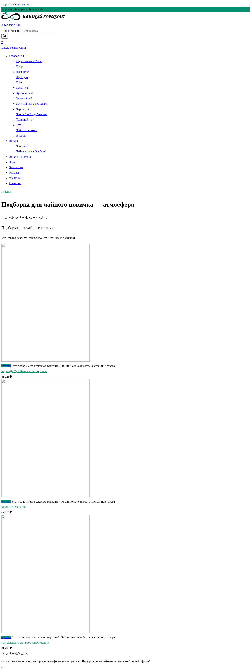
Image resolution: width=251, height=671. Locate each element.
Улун (19, 124)
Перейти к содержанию (16, 4)
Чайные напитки (26, 130)
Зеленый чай (24, 98)
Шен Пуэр (22, 71)
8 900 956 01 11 (10, 25)
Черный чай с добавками (31, 114)
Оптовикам (16, 167)
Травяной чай (24, 119)
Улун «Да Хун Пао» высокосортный (24, 371)
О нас (12, 162)
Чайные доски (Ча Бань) (31, 151)
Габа (19, 82)
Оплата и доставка (20, 156)
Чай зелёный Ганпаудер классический (25, 642)
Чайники (21, 146)
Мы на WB (16, 177)
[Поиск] (4, 36)
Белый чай (22, 87)
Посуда (13, 140)
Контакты (15, 183)
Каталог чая (16, 55)
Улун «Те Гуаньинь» (14, 506)
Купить (6, 365)
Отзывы (14, 172)
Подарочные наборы (29, 61)
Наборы (21, 135)
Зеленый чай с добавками (32, 103)
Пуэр (19, 66)
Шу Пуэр (22, 77)
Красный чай (24, 93)
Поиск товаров (10, 30)
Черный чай (23, 109)
